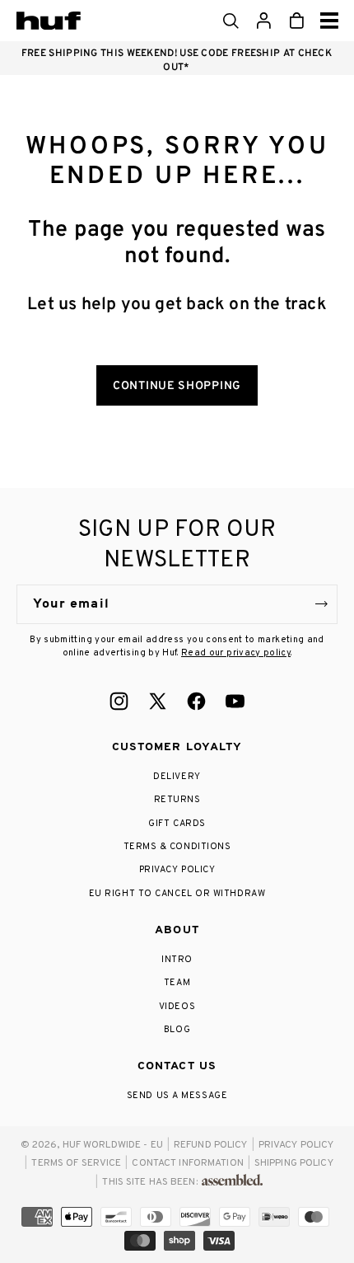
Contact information (187, 1163)
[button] (230, 20)
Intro (177, 959)
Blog (177, 1029)
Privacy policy (296, 1145)
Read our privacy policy (236, 653)
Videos (177, 1006)
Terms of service (76, 1163)
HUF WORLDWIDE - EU (113, 1145)
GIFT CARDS (177, 823)
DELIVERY (176, 776)
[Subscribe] (321, 604)
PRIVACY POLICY (177, 870)
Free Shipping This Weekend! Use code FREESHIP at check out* (176, 60)
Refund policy (211, 1145)
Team (177, 982)
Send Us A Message (177, 1095)
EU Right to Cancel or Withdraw (177, 893)
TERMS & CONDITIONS (177, 846)
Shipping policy (293, 1163)
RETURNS (177, 799)
